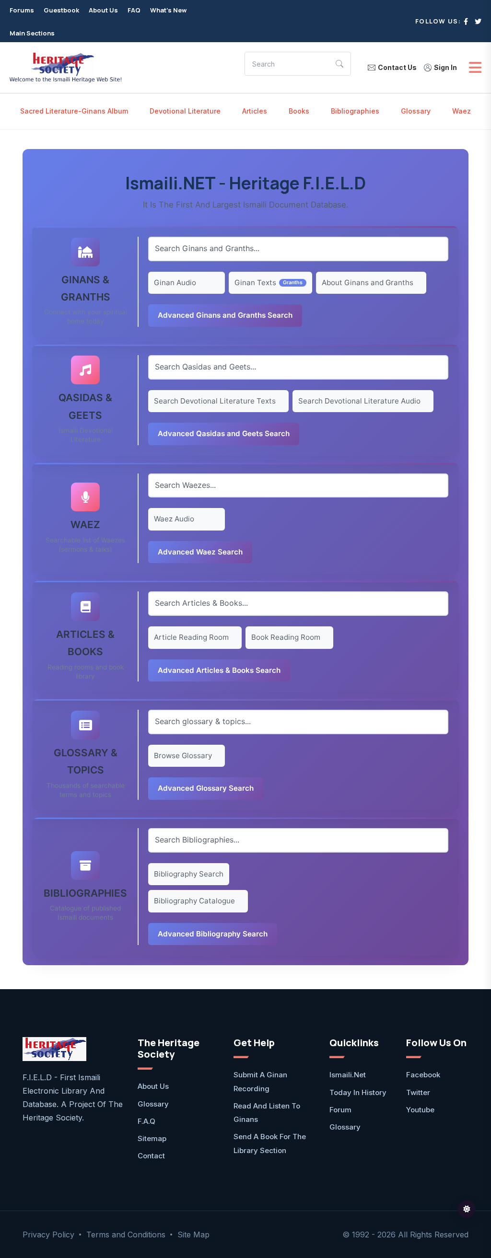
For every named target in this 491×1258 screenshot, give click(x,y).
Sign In (445, 67)
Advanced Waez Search (200, 551)
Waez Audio (174, 518)
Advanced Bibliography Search (213, 933)
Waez (461, 111)
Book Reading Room (285, 637)
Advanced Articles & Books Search (219, 670)
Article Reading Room (191, 637)
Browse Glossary (183, 755)
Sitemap (152, 1138)
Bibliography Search (188, 873)
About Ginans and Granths (367, 282)
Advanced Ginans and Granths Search (225, 315)
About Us (103, 10)
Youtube (420, 1109)
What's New (168, 10)
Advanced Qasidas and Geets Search (224, 433)
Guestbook (61, 10)
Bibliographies (355, 111)
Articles (254, 111)
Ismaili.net (347, 1074)
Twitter (418, 1092)
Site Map (193, 1234)
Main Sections (32, 33)
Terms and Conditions (125, 1234)
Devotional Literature (185, 111)
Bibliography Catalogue (194, 900)
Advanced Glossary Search (206, 788)
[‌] (466, 21)
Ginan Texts (255, 282)
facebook (423, 1074)
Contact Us (397, 67)
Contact (151, 1155)
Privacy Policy (48, 1234)
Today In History (357, 1092)
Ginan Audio (175, 282)
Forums (22, 10)
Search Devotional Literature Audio (359, 400)
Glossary (416, 111)
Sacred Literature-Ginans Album (74, 111)
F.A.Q (146, 1121)
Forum (340, 1109)
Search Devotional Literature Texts (215, 400)
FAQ (134, 10)
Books (299, 111)
